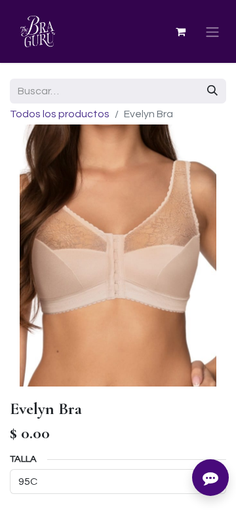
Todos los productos (59, 114)
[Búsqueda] (212, 91)
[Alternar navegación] (212, 32)
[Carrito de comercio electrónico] (180, 31)
